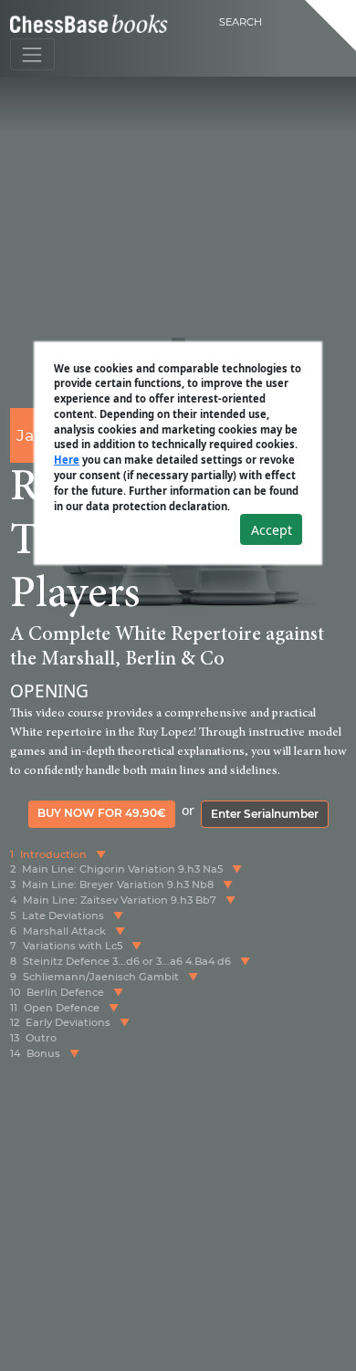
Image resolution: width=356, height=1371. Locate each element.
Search (240, 22)
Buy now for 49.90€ (101, 813)
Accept (271, 530)
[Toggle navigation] (32, 54)
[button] (101, 855)
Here (66, 459)
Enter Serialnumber (265, 814)
